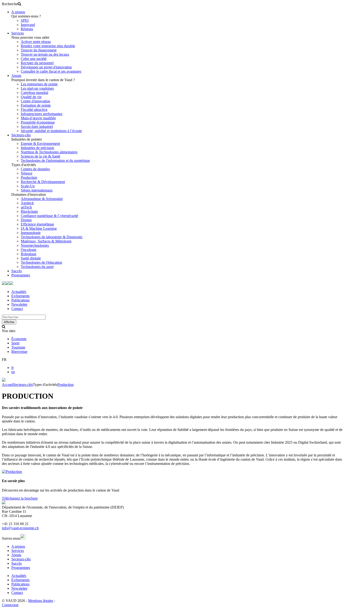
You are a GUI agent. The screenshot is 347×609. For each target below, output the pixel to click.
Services (17, 33)
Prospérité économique (38, 122)
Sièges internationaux (37, 190)
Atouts (16, 76)
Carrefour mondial (34, 93)
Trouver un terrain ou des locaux (45, 54)
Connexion (10, 605)
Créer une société (34, 59)
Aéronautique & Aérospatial (42, 199)
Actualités (18, 292)
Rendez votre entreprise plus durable (48, 46)
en (13, 372)
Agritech (27, 203)
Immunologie (31, 233)
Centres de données (35, 169)
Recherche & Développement (43, 182)
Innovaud (28, 25)
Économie (18, 339)
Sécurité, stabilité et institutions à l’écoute (51, 131)
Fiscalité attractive (34, 110)
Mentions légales (40, 601)
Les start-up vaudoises (37, 88)
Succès (16, 271)
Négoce (26, 173)
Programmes (20, 275)
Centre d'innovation (35, 101)
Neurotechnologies (35, 245)
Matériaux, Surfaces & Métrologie (46, 241)
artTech (26, 207)
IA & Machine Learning (39, 228)
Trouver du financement (38, 50)
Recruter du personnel (37, 63)
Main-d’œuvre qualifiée (38, 118)
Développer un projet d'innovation (46, 67)
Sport (15, 343)
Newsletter (19, 304)
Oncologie (28, 250)
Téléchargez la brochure (20, 498)
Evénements (20, 296)
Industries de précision (37, 148)
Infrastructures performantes (41, 114)
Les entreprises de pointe (39, 84)
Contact (17, 309)
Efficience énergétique (37, 224)
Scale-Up (28, 186)
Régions (27, 29)
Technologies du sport (37, 267)
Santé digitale (31, 258)
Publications (20, 300)
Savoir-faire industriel (37, 127)
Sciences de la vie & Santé (40, 156)
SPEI (25, 20)
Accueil (7, 385)
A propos (18, 12)
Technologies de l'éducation (41, 262)
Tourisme (18, 347)
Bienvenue (19, 352)
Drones (26, 220)
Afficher (9, 322)
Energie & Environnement (40, 144)
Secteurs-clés (21, 135)
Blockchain (29, 211)
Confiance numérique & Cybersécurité (49, 216)
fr (12, 368)
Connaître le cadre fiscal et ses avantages (51, 71)
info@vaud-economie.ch (20, 528)
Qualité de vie (31, 97)
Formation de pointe (36, 105)
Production (29, 177)
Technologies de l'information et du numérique (55, 161)
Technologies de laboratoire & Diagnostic (52, 237)
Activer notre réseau (36, 42)
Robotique (28, 254)
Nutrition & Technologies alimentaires (49, 152)
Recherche (10, 4)
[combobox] (24, 317)
